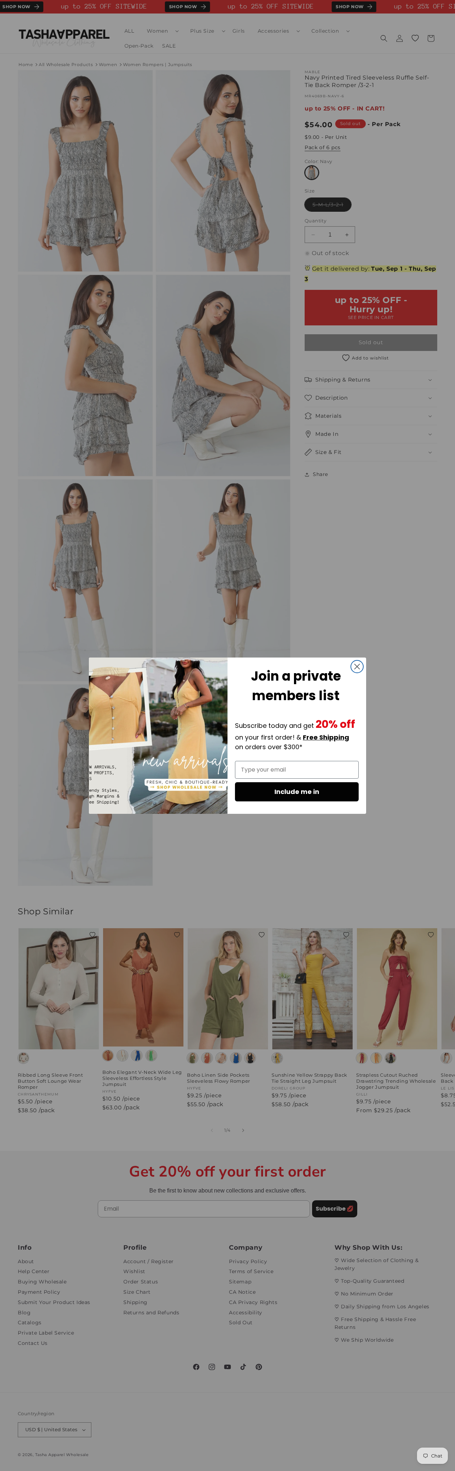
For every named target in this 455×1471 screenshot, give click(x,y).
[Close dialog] (357, 666)
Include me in (296, 791)
